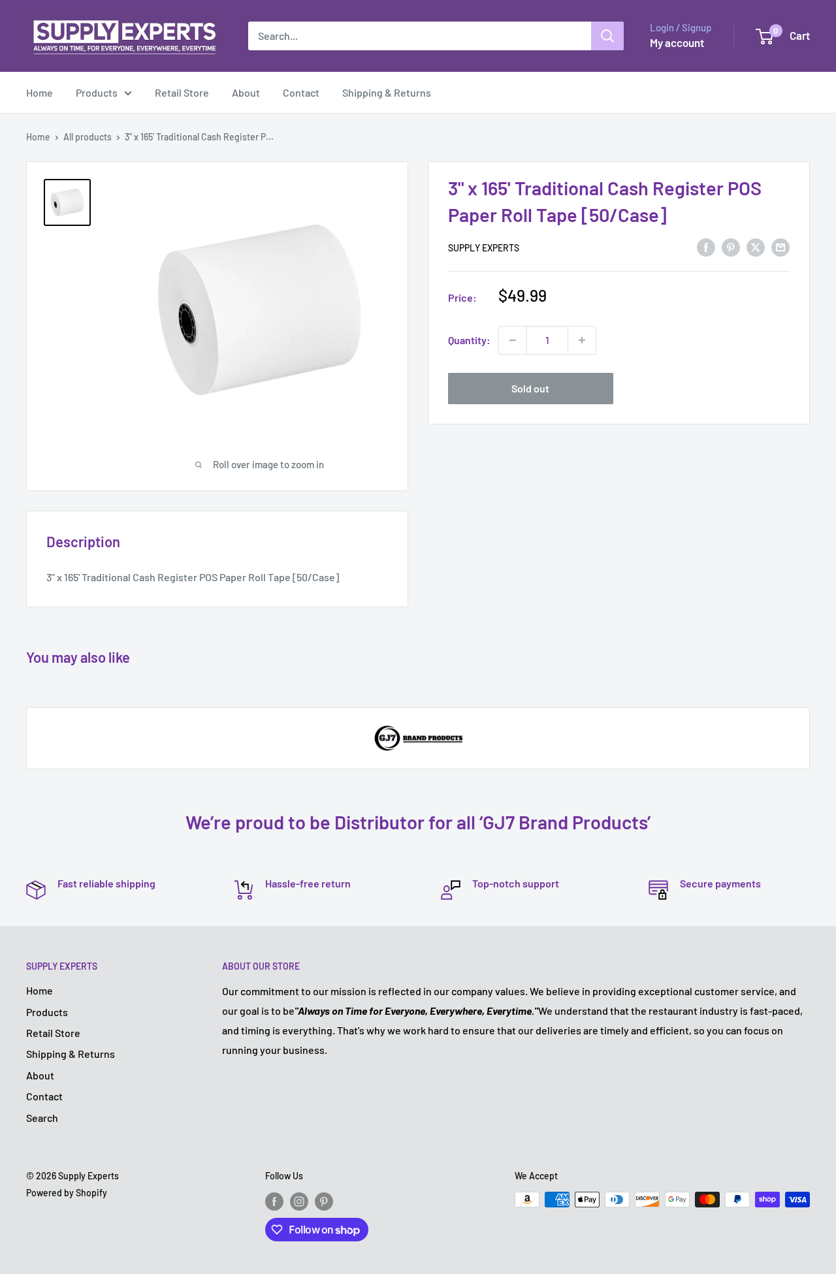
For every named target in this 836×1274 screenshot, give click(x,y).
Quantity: (469, 340)
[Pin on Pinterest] (731, 246)
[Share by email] (780, 246)
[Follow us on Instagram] (299, 1201)
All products (87, 136)
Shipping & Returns (386, 92)
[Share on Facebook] (706, 246)
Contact (301, 92)
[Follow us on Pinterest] (324, 1201)
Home (39, 92)
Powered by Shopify (66, 1192)
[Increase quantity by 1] (582, 340)
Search (42, 1117)
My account (677, 42)
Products (97, 92)
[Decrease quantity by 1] (512, 340)
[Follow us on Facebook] (274, 1201)
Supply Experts (483, 247)
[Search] (607, 36)
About (246, 92)
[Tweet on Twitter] (756, 246)
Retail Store (182, 92)
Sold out (530, 388)
